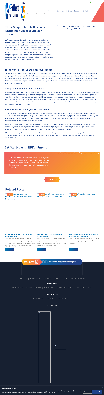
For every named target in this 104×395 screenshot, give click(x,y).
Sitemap (64, 279)
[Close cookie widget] (102, 387)
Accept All (97, 392)
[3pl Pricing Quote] (52, 267)
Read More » (10, 250)
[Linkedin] (52, 305)
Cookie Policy (51, 392)
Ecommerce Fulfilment (65, 288)
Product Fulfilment (84, 288)
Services (31, 10)
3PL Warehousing (17, 288)
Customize (86, 392)
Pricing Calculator (73, 11)
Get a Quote (60, 11)
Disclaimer (47, 279)
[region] (52, 390)
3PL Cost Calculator (33, 288)
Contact (85, 11)
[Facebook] (48, 305)
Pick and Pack (48, 288)
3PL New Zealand (63, 298)
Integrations (49, 10)
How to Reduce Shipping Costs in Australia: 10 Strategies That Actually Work (83, 236)
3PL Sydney (50, 298)
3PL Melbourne (38, 298)
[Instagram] (56, 305)
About (39, 10)
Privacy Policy (35, 279)
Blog (56, 279)
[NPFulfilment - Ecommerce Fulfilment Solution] (14, 11)
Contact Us (23, 279)
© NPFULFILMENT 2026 (78, 279)
